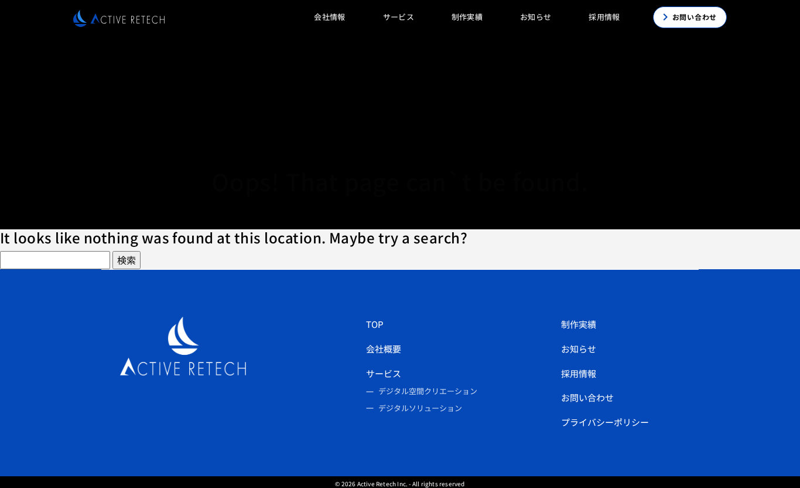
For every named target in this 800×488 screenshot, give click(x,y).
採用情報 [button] (604, 16)
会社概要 (383, 349)
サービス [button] (398, 16)
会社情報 (329, 16)
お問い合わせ (587, 397)
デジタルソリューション (420, 408)
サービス (383, 373)
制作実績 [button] (467, 16)
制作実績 (578, 324)
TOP (375, 324)
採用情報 (578, 373)
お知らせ (535, 16)
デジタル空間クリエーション (427, 390)
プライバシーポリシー (605, 422)
